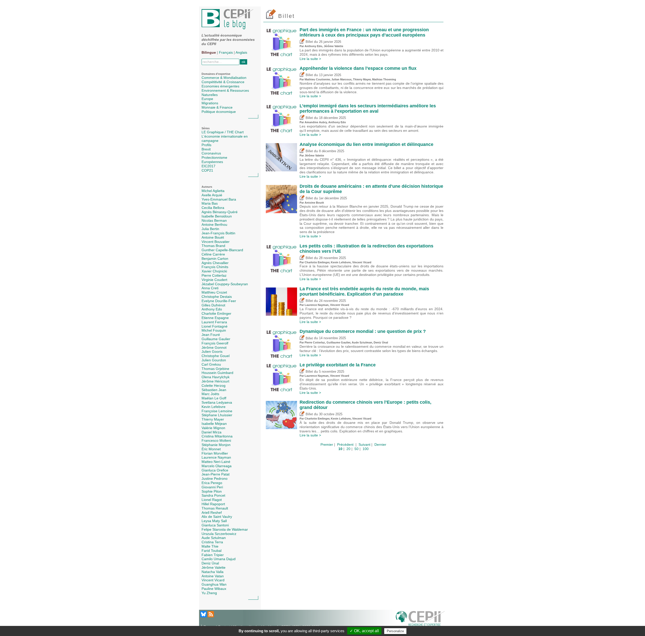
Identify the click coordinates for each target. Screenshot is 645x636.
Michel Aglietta (213, 191)
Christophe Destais (217, 297)
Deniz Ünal (210, 563)
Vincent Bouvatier (216, 242)
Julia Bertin (210, 229)
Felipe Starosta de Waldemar (225, 529)
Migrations (210, 103)
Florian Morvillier (215, 453)
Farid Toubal (211, 551)
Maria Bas (210, 203)
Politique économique (219, 112)
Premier (326, 444)
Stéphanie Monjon (216, 445)
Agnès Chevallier (215, 263)
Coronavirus (211, 153)
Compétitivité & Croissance (223, 82)
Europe (207, 99)
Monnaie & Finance (217, 107)
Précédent (345, 444)
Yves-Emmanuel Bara (219, 199)
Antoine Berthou (214, 224)
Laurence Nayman (216, 457)
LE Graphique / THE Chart (223, 132)
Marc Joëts (210, 394)
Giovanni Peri (212, 487)
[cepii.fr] (420, 619)
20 (348, 449)
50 (356, 449)
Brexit (206, 149)
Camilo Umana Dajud (219, 559)
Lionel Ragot (212, 500)
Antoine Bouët (213, 237)
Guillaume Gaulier (216, 339)
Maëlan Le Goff (214, 398)
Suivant (364, 444)
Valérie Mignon (213, 428)
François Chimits (215, 267)
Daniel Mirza (211, 432)
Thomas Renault (215, 508)
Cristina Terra (212, 542)
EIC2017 (208, 166)
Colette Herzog (213, 386)
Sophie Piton (212, 491)
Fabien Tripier (213, 555)
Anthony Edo (212, 309)
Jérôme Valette (213, 567)
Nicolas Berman (214, 220)
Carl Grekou (211, 364)
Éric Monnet (211, 449)
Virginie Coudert (214, 280)
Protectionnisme (214, 157)
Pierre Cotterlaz (214, 275)
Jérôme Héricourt (215, 381)
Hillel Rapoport (213, 504)
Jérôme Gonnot (214, 347)
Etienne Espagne (215, 318)
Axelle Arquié (212, 195)
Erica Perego (212, 483)
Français (226, 52)
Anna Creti (210, 288)
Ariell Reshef (212, 513)
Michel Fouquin (214, 330)
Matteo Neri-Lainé (216, 462)
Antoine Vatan (213, 576)
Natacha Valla (212, 572)
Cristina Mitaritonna (217, 436)
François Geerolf (215, 343)
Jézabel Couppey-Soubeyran (225, 284)
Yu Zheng (209, 593)
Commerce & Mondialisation (224, 78)
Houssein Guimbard (217, 373)
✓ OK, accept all (364, 631)
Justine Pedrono (215, 478)
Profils (206, 145)
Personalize (395, 631)
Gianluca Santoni (215, 525)
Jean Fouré (211, 335)
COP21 (207, 170)
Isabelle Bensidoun (217, 216)
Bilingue (209, 52)
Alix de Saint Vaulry (217, 517)
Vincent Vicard (213, 580)
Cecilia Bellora (213, 208)
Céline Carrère (213, 254)
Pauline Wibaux (214, 589)
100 (366, 449)
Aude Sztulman (214, 538)
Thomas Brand (213, 246)
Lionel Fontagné (215, 326)
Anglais (241, 52)
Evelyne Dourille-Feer (219, 301)
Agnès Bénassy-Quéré (220, 212)
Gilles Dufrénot (213, 305)
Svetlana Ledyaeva (217, 402)
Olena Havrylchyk (216, 377)
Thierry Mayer (213, 419)
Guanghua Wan (214, 584)
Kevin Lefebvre (213, 407)
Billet (309, 42)
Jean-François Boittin (218, 233)
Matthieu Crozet (214, 292)
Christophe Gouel (216, 356)
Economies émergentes (220, 86)
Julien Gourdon (214, 360)
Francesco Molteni (216, 440)
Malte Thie (210, 546)
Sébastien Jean (214, 390)
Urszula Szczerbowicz (219, 534)
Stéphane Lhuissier (217, 415)
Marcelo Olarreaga (217, 466)
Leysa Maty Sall (214, 521)
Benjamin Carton (215, 259)
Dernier (380, 444)
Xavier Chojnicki (214, 271)
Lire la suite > (310, 59)
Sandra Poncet (213, 495)
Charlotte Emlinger (216, 313)
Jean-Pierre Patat (216, 474)
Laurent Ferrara (214, 322)
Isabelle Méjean (214, 424)
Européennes (212, 162)
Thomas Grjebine (215, 369)
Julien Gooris (212, 351)
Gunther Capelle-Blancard (222, 250)
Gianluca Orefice (215, 470)
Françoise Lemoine (217, 411)
